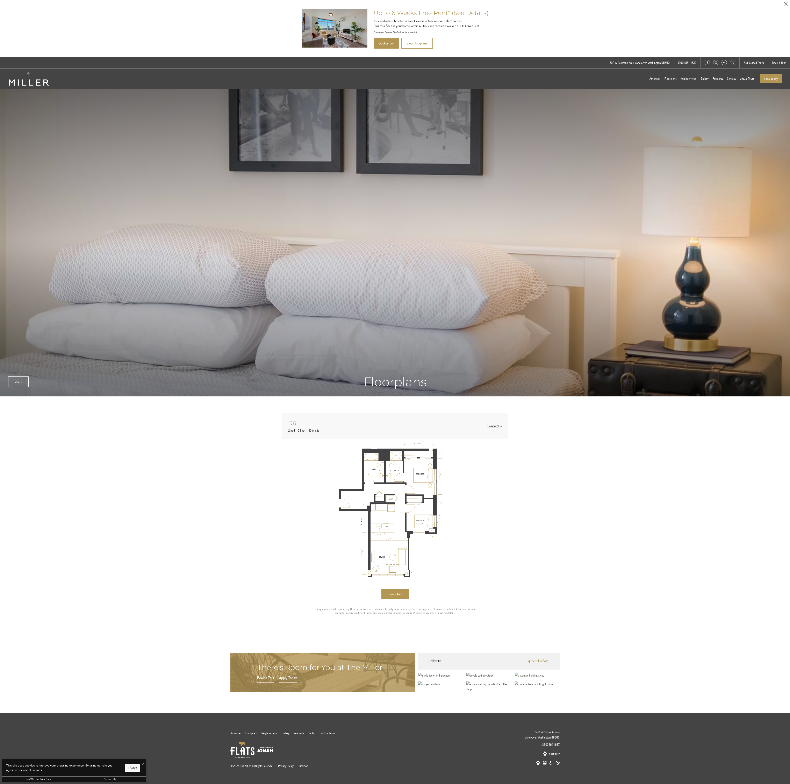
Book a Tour (265, 678)
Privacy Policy (286, 766)
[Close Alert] (785, 5)
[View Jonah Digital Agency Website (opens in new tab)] (265, 750)
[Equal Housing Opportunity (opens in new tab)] (545, 763)
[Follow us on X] (732, 62)
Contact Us (110, 779)
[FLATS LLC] (242, 750)
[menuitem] (654, 78)
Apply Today (771, 78)
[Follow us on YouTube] (724, 62)
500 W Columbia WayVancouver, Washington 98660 (542, 734)
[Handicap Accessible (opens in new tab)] (551, 763)
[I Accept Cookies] (143, 764)
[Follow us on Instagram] (715, 62)
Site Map (303, 766)
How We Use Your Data (38, 779)
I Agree (132, 767)
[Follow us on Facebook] (707, 62)
